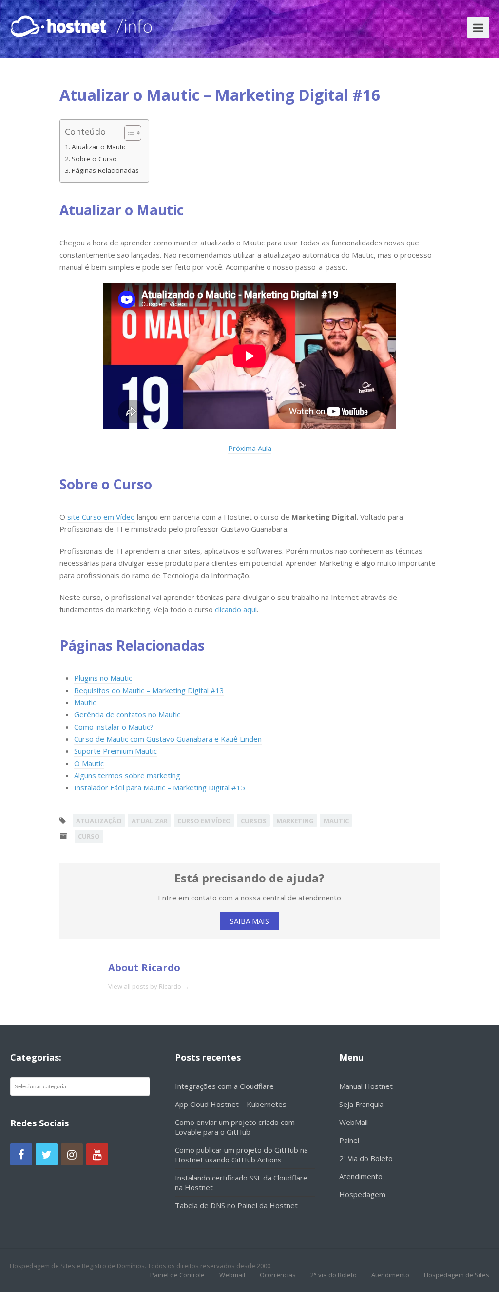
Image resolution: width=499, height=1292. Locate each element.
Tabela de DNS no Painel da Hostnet (236, 1205)
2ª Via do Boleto (366, 1158)
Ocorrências (278, 1275)
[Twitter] (47, 1154)
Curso (89, 836)
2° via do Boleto (333, 1275)
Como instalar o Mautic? (114, 726)
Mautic (85, 702)
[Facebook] (21, 1154)
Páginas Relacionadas (105, 170)
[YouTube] (97, 1154)
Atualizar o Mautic (99, 146)
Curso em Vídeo (204, 820)
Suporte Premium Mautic (115, 751)
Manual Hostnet (366, 1086)
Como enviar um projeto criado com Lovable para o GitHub (235, 1127)
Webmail (232, 1275)
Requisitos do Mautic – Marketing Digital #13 (149, 690)
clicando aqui (236, 609)
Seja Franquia (361, 1104)
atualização (99, 820)
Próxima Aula (249, 448)
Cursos (254, 820)
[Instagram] (72, 1154)
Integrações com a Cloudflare (224, 1086)
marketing (295, 820)
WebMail (353, 1122)
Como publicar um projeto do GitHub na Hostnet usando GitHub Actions (241, 1154)
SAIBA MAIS (249, 921)
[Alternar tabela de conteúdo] (128, 133)
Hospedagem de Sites (456, 1275)
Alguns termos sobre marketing (127, 775)
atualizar (150, 820)
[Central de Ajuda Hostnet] (60, 24)
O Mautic (89, 763)
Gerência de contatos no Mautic (127, 714)
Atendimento (361, 1176)
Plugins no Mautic (103, 678)
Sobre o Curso (94, 158)
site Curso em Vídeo (101, 517)
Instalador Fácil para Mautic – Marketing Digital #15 (159, 787)
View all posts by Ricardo (148, 986)
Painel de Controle (177, 1275)
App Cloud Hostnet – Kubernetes (231, 1104)
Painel (349, 1140)
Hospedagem (362, 1194)
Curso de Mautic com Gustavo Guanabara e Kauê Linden (168, 739)
